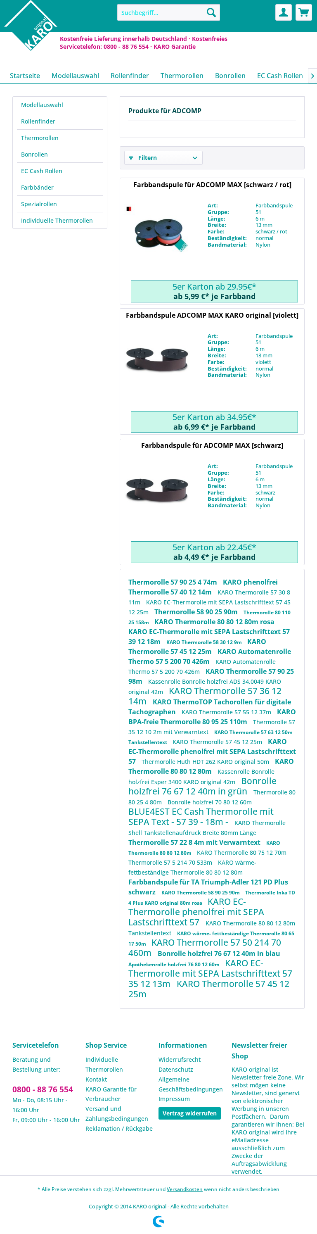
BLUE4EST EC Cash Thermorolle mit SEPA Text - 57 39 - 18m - (201, 816)
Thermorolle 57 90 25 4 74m (173, 582)
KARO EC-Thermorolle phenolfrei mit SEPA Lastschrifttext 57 (212, 751)
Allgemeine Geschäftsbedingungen (190, 1084)
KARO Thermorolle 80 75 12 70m (241, 852)
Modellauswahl (42, 105)
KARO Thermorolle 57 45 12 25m (218, 742)
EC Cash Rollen (41, 171)
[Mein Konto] (283, 12)
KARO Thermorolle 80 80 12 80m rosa (214, 621)
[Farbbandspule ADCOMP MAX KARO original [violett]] (157, 372)
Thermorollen (40, 138)
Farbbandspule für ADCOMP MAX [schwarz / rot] (212, 184)
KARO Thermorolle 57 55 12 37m (227, 712)
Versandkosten (185, 1189)
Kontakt (96, 1079)
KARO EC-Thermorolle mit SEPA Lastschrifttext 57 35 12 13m (210, 973)
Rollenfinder (38, 121)
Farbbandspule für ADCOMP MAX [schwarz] (212, 445)
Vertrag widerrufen (190, 1113)
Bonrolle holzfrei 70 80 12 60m (210, 802)
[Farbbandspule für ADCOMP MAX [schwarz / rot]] (157, 241)
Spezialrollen (39, 204)
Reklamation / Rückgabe (119, 1128)
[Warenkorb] (304, 12)
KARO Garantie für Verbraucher (111, 1094)
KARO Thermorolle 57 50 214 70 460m (204, 947)
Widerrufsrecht (179, 1059)
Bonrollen (34, 154)
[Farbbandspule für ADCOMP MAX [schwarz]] (157, 502)
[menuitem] (168, 12)
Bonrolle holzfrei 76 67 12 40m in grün (202, 786)
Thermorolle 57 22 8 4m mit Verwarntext (195, 842)
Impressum (174, 1099)
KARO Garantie (175, 46)
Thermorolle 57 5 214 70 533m (171, 862)
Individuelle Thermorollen (57, 220)
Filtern (147, 158)
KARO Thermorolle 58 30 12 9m (204, 642)
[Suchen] (211, 12)
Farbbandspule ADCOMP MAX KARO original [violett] (212, 315)
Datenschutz (175, 1069)
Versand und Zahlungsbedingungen (116, 1113)
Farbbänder (37, 187)
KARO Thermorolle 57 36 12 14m (205, 696)
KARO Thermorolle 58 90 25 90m (201, 892)
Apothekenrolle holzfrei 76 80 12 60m (174, 964)
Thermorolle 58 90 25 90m (196, 611)
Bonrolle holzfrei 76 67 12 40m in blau (219, 953)
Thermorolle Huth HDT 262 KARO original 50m (206, 762)
